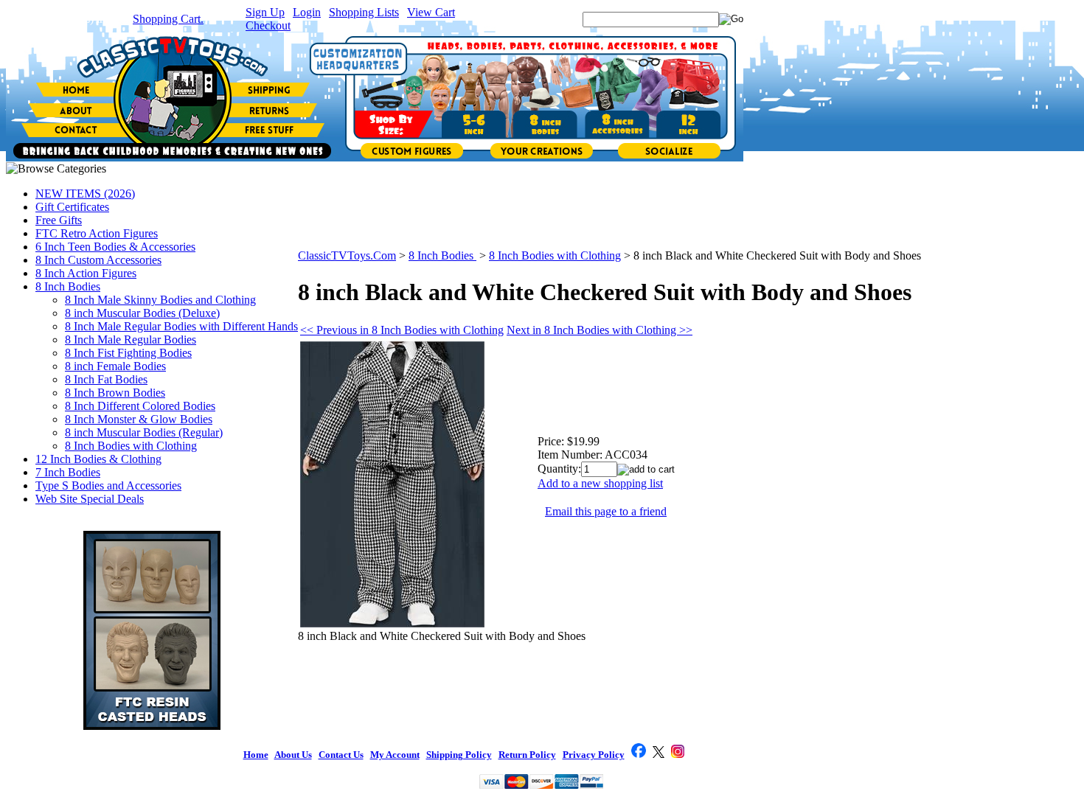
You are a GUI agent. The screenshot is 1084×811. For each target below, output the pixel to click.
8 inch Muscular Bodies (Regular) (144, 432)
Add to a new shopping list (600, 483)
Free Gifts (58, 220)
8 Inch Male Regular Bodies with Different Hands (181, 326)
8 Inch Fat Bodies (106, 379)
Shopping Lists (364, 12)
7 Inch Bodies (67, 472)
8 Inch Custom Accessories (98, 260)
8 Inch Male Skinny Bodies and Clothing (160, 299)
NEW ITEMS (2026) (85, 193)
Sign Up (265, 12)
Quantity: (559, 468)
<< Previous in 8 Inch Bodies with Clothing (402, 330)
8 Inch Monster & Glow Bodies (138, 419)
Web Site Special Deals (89, 498)
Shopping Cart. (168, 19)
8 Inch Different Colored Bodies (140, 406)
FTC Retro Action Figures (96, 233)
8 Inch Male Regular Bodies (130, 339)
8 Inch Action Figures (85, 273)
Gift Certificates (72, 207)
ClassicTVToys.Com (347, 255)
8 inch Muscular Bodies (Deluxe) (142, 313)
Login (307, 12)
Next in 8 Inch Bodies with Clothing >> (599, 330)
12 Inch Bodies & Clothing (98, 459)
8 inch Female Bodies (115, 366)
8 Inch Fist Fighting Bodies (128, 353)
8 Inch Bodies (67, 286)
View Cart (431, 12)
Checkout (268, 25)
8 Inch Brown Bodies (115, 392)
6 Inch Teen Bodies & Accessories (115, 246)
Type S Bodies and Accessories (108, 485)
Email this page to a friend (606, 511)
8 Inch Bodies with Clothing (131, 445)
